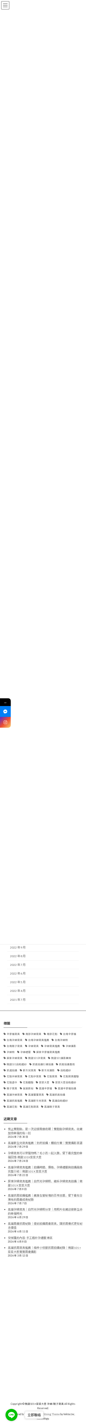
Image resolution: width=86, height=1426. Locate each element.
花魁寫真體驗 (71, 1076)
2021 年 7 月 (18, 999)
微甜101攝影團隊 (61, 1058)
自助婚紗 (65, 1070)
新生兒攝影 (48, 1070)
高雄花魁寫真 (31, 1106)
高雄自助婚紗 (60, 1100)
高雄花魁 (12, 1106)
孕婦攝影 (71, 1046)
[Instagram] (5, 722)
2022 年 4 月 (18, 991)
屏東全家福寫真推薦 (48, 1052)
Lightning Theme (50, 1414)
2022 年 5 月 (18, 982)
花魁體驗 (28, 1082)
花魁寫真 (52, 1076)
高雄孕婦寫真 (14, 1094)
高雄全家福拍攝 (67, 1088)
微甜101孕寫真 (37, 1058)
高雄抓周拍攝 (57, 1094)
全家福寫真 (13, 1034)
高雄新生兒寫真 (37, 1100)
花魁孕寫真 (34, 1076)
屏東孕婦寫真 (14, 1058)
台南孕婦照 (61, 1040)
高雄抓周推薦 (14, 1100)
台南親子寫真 (14, 1046)
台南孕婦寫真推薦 (38, 1040)
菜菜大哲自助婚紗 (65, 1082)
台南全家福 (69, 1034)
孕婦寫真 (33, 1046)
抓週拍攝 (12, 1070)
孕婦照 (11, 1052)
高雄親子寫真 (52, 1106)
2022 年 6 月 (18, 973)
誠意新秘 (28, 1088)
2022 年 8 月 (18, 956)
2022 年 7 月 (18, 965)
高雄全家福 (45, 1088)
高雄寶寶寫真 (36, 1094)
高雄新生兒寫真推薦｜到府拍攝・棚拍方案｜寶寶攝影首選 (45, 1143)
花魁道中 (12, 1082)
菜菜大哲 (44, 1082)
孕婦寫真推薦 (52, 1046)
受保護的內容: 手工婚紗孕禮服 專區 (30, 1238)
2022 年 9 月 (18, 947)
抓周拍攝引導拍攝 (43, 1064)
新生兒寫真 (29, 1070)
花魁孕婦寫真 (14, 1076)
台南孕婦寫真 (14, 1040)
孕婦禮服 (25, 1052)
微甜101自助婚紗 (17, 1064)
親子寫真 (12, 1088)
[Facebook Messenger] (5, 711)
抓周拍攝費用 (67, 1064)
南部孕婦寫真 (33, 1034)
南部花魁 (52, 1034)
